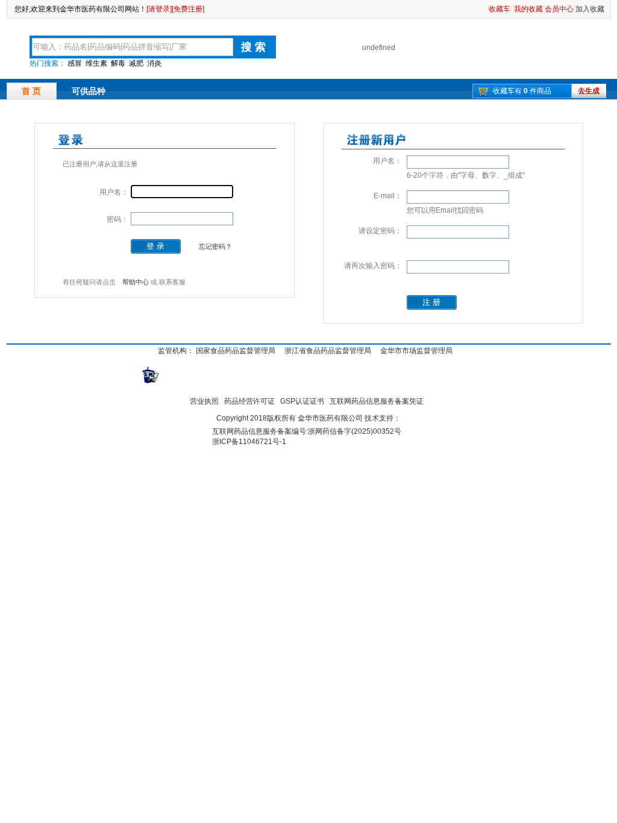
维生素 (96, 63)
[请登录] (159, 9)
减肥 (136, 63)
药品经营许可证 (249, 401)
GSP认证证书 (302, 401)
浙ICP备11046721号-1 (249, 441)
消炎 (154, 63)
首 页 (31, 91)
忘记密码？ (215, 246)
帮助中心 (135, 282)
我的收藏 (528, 9)
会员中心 (559, 9)
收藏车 (499, 9)
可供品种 (88, 91)
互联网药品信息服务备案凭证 (377, 401)
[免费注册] (188, 9)
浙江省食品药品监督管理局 (327, 350)
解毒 (118, 63)
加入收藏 (589, 9)
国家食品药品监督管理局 (235, 350)
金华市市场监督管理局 (416, 350)
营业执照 (204, 401)
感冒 (74, 63)
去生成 (589, 91)
